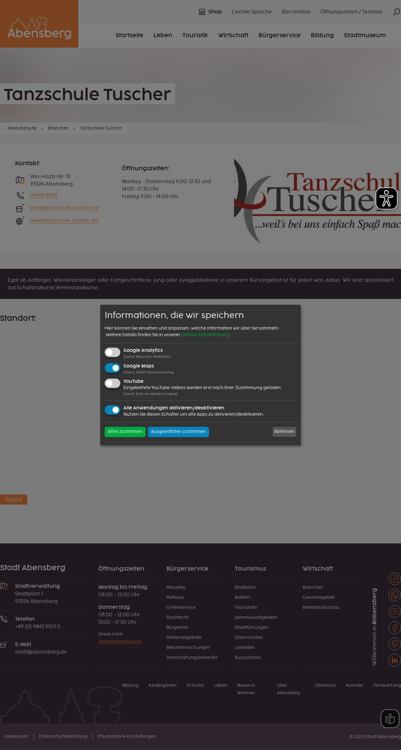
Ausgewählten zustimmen (178, 432)
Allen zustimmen (125, 432)
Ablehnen (284, 431)
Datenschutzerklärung (205, 335)
